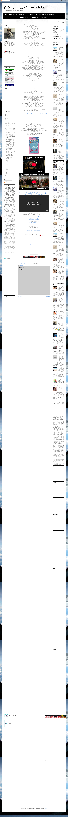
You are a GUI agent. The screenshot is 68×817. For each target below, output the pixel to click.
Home (5, 14)
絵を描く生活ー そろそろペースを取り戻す (61, 95)
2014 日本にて (13, 205)
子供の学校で (55, 423)
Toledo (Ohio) (61, 446)
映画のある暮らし (10, 202)
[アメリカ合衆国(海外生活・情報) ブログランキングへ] (7, 51)
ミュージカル (9, 229)
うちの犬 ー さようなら (8, 27)
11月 (6, 160)
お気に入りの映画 (9, 199)
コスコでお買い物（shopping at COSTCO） (9, 193)
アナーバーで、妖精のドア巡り (9, 207)
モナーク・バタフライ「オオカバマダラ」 (9, 217)
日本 (59, 423)
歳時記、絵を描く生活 (10, 247)
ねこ (58, 455)
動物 (56, 442)
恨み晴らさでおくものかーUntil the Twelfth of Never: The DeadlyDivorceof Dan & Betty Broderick (61, 389)
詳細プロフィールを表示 (56, 42)
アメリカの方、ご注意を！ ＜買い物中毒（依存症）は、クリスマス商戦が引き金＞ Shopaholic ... (10, 140)
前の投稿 (48, 296)
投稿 (6, 181)
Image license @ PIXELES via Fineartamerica (45, 14)
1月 (6, 173)
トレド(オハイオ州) (7, 232)
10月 (6, 161)
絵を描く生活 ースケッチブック (61, 118)
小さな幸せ (13, 198)
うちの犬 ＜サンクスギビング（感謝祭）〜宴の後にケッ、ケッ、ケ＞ (10, 157)
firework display (55, 455)
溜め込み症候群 (11, 227)
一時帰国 (11, 197)
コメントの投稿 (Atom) (23, 298)
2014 (6, 119)
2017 (6, 115)
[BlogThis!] (34, 263)
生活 (11, 188)
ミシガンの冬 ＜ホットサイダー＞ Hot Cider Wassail (10, 146)
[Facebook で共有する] (36, 263)
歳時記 (8, 194)
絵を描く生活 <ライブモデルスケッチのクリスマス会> (10, 132)
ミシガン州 (11, 222)
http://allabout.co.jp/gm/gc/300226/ (34, 222)
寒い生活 (13, 194)
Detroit (57, 446)
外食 (12, 229)
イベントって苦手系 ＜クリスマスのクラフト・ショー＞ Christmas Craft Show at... (10, 143)
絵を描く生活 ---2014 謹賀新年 (10, 123)
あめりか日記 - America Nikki (24, 7)
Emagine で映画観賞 (7, 223)
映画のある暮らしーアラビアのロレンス (61, 48)
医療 (13, 234)
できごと (5, 231)
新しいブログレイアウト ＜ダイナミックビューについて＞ (10, 155)
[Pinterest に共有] (37, 263)
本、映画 (24, 265)
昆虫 (13, 212)
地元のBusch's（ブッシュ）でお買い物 (9, 218)
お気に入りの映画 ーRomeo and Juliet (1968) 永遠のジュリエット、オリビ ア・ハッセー (61, 260)
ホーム (34, 296)
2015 (6, 118)
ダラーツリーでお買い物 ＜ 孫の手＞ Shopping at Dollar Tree (10, 136)
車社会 (58, 450)
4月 (6, 169)
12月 (6, 122)
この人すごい (7, 213)
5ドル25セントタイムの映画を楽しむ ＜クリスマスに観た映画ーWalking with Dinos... (10, 129)
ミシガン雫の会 (55, 459)
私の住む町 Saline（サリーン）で (9, 190)
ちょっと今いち (11, 206)
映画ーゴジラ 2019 (61, 129)
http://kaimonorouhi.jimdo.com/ (34, 219)
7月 (6, 165)
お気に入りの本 (13, 223)
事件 (54, 442)
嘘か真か (62, 459)
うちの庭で (10, 201)
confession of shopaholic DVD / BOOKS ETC (34, 230)
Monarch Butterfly (61, 428)
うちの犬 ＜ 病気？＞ (9, 134)
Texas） (14, 238)
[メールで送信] (33, 263)
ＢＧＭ (60, 464)
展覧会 (60, 442)
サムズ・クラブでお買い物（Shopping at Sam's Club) (9, 203)
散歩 (5, 245)
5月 (6, 168)
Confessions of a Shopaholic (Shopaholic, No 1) (34, 154)
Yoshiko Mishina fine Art (7, 252)
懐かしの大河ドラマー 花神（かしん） (61, 356)
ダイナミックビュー (9, 241)
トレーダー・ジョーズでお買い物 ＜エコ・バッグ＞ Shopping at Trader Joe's (61, 347)
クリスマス (11, 211)
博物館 (59, 459)
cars (63, 454)
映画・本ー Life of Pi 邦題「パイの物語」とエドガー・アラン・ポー (61, 335)
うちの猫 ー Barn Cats (9, 200)
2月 (6, 172)
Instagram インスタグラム (46, 17)
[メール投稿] (31, 263)
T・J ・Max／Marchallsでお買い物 (57, 454)
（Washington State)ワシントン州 (9, 235)
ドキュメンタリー (9, 216)
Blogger (46, 808)
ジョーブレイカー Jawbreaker (60, 380)
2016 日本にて (8, 220)
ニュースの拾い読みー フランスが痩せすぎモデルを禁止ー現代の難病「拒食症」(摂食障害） (61, 271)
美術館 (57, 464)
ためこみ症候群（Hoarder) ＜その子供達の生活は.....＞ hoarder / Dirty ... (10, 148)
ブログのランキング (13, 14)
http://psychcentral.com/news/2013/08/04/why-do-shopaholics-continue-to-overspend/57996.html (34, 193)
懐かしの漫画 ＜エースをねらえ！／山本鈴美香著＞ (61, 312)
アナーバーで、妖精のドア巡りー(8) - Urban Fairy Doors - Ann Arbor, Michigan (61, 165)
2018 (6, 114)
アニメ (7, 214)
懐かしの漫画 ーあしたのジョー (61, 150)
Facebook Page (35, 17)
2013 (6, 121)
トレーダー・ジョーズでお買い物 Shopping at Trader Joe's (9, 215)
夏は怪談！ (54, 450)
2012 (6, 175)
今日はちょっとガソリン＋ (8, 234)
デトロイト (10, 228)
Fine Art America (22, 14)
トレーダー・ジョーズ (9, 210)
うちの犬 (6, 187)
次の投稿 (20, 296)
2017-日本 (6, 228)
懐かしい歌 (5, 219)
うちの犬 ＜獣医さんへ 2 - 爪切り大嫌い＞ (10, 125)
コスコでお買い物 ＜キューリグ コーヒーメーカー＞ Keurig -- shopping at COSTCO (61, 300)
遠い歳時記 (61, 450)
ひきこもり (9, 231)
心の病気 (21, 265)
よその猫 (61, 455)
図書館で (55, 438)
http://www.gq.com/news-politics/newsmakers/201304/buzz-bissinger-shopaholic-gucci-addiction (32, 192)
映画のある (8, 245)
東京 (6, 247)
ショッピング (8, 195)
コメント (6, 182)
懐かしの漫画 (9, 212)
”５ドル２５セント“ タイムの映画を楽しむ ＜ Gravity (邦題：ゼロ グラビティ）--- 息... (10, 152)
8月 (6, 164)
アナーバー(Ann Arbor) (10, 191)
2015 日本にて (60, 438)
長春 (9, 230)
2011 (6, 176)
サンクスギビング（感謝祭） (11, 226)
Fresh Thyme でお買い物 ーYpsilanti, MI (61, 71)
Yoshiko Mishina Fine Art (24, 17)
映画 (4, 194)
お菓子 (6, 206)
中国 (14, 222)
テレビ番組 (13, 231)
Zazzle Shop (31, 14)
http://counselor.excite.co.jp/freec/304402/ (34, 216)
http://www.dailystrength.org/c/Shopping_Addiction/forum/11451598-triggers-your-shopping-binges (34, 113)
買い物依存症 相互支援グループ (34, 218)
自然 (9, 219)
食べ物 (8, 205)
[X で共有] (35, 263)
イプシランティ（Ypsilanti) (9, 224)
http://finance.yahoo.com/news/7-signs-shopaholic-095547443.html (34, 194)
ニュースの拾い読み (8, 189)
